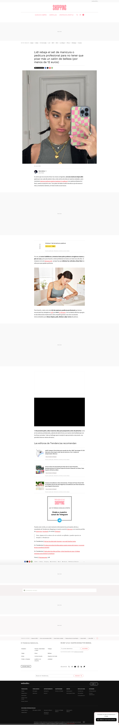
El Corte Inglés (43, 42)
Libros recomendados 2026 (46, 638)
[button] (42, 171)
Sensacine (46, 691)
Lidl (49, 42)
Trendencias (80, 691)
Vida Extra (35, 693)
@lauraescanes (42, 557)
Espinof (45, 693)
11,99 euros (62, 312)
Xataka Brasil (24, 712)
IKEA (57, 42)
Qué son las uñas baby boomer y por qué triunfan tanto (60, 541)
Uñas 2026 (90, 638)
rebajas (31, 42)
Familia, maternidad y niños (40, 649)
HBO (53, 42)
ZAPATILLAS (53, 15)
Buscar (77, 675)
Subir (93, 684)
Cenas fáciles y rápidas (58, 638)
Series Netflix (83, 638)
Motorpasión (69, 691)
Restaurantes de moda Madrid (72, 638)
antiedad (50, 659)
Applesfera (23, 695)
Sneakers (23, 648)
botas (22, 656)
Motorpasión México (69, 711)
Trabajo (50, 648)
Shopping (59, 7)
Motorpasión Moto (71, 693)
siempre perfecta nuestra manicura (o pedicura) (54, 181)
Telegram (83, 15)
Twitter (77, 15)
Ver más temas (26, 666)
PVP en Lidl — (50, 246)
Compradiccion (81, 695)
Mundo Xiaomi (24, 701)
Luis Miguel (62, 42)
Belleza (41, 561)
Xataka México (24, 710)
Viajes (22, 653)
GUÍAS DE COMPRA (41, 15)
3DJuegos (35, 691)
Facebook (80, 15)
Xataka (22, 691)
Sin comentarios (39, 67)
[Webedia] (95, 1)
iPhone (68, 42)
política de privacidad (78, 651)
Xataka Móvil (24, 693)
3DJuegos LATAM (37, 710)
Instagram (78, 666)
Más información (71, 723)
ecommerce (53, 561)
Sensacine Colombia (46, 713)
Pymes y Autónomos (91, 694)
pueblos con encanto (38, 659)
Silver (36, 653)
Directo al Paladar (59, 691)
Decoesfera (80, 693)
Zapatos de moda (52, 656)
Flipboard (50, 68)
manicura (65, 561)
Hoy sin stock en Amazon (51, 456)
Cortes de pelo (38, 656)
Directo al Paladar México (59, 711)
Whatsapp (74, 42)
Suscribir (85, 648)
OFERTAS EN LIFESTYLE (66, 15)
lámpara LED (48, 261)
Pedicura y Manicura (74, 561)
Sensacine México (48, 710)
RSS (81, 666)
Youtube (80, 42)
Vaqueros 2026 (34, 638)
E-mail (52, 68)
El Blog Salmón (92, 691)
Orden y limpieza (25, 659)
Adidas (36, 42)
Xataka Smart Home (24, 698)
